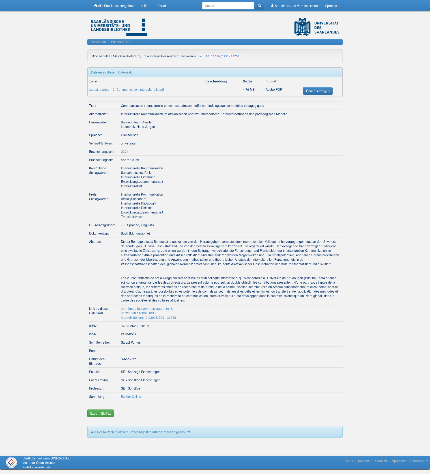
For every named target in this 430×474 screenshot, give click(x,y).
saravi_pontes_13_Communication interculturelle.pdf (126, 89)
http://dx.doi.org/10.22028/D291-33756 (148, 317)
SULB (350, 461)
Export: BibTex (100, 413)
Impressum (398, 461)
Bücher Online (121, 41)
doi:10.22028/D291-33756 (219, 56)
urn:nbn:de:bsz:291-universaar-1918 (147, 308)
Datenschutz (419, 461)
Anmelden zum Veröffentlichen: (297, 5)
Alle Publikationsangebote (116, 5)
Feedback (380, 461)
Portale (162, 5)
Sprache (331, 5)
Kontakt (363, 461)
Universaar (98, 41)
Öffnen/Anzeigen (318, 91)
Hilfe (144, 5)
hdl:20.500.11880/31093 (138, 313)
